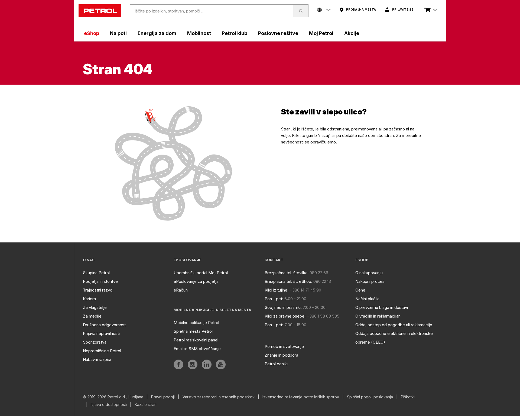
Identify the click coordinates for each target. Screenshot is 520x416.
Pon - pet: (274, 298)
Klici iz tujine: (276, 290)
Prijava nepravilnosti (101, 333)
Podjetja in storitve (100, 281)
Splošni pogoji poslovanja (370, 397)
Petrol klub (234, 33)
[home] (100, 10)
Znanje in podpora (281, 355)
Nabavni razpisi (97, 359)
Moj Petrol (321, 33)
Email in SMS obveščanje (197, 348)
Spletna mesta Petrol (193, 331)
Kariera (89, 298)
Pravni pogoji (163, 397)
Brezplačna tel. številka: (286, 272)
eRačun (181, 290)
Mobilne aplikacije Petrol (196, 322)
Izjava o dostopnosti (109, 404)
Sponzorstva (94, 342)
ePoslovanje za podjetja (196, 281)
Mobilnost (199, 33)
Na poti (118, 33)
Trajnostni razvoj (98, 290)
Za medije (92, 316)
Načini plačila (367, 298)
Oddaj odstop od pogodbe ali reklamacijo (393, 324)
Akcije (351, 33)
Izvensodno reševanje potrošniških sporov (300, 397)
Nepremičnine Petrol (102, 350)
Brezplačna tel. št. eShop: (288, 281)
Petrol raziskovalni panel (196, 340)
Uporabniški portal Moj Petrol (201, 272)
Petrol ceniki (276, 363)
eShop (91, 33)
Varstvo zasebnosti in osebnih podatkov (219, 397)
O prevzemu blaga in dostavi (381, 307)
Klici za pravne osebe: (285, 316)
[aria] (178, 364)
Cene (360, 290)
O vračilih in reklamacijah (378, 316)
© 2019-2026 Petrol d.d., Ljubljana (113, 397)
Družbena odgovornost (104, 324)
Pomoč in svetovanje (284, 346)
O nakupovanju (369, 272)
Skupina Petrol (96, 272)
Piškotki (408, 397)
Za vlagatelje (95, 307)
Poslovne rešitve (278, 33)
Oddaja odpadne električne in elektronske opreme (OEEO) (394, 338)
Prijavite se (402, 9)
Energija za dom (157, 33)
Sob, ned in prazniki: (283, 307)
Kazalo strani (146, 404)
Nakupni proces (370, 281)
